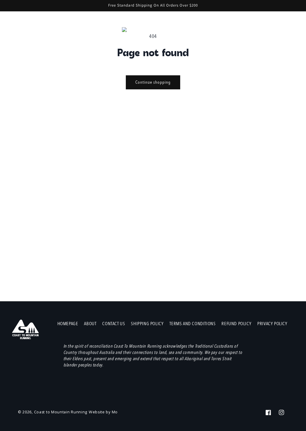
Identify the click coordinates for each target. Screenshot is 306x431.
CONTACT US (113, 323)
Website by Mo (103, 412)
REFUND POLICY (236, 323)
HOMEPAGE (67, 323)
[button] (270, 30)
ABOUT (90, 323)
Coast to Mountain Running (61, 412)
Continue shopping (153, 82)
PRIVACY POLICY (272, 323)
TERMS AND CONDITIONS (192, 323)
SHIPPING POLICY (147, 323)
